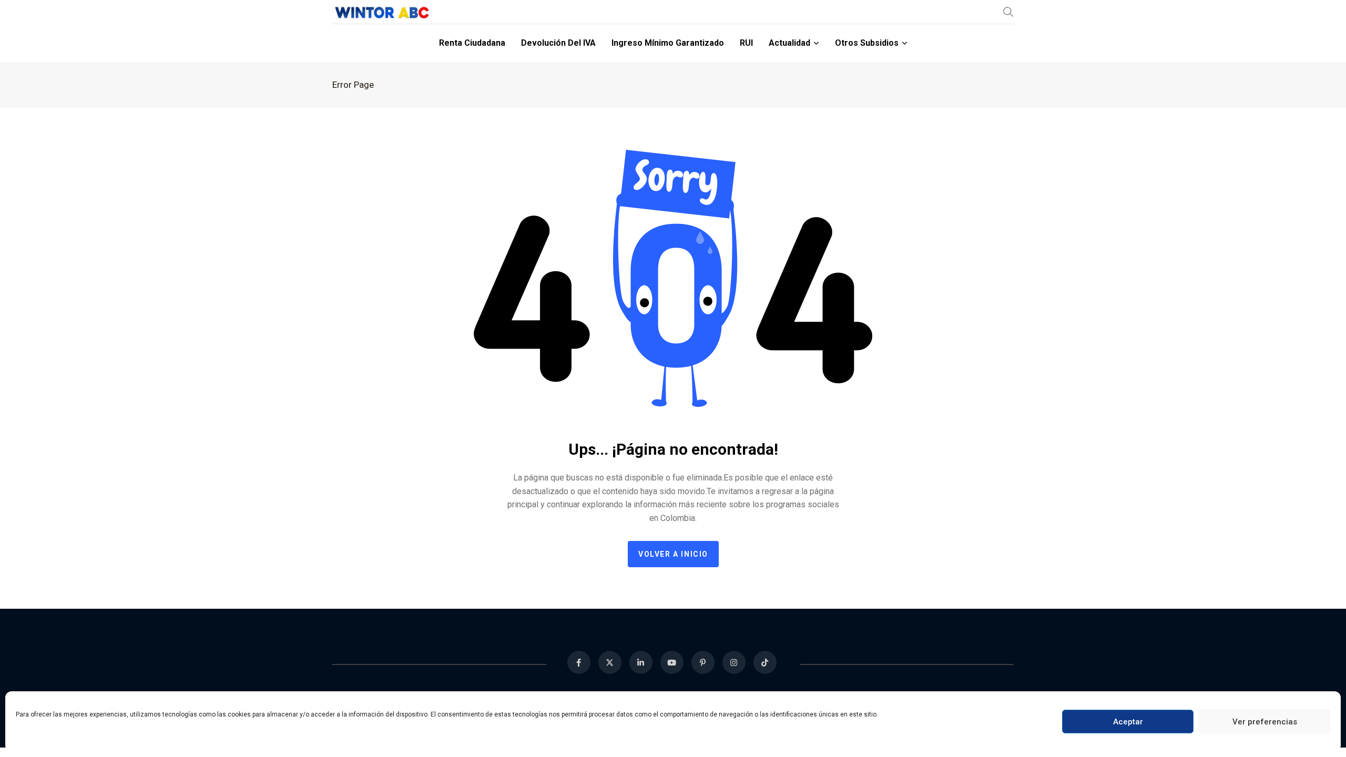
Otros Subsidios (867, 43)
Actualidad (789, 43)
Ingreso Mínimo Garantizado (667, 43)
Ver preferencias (1264, 722)
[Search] (1008, 11)
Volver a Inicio (673, 554)
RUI (746, 43)
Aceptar (1128, 722)
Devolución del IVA (558, 43)
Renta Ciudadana (472, 43)
